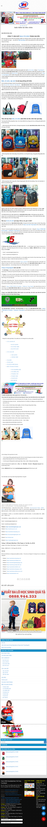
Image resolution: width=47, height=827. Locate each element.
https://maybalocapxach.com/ (11, 528)
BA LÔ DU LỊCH (6, 660)
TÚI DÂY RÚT (5, 695)
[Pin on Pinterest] (27, 579)
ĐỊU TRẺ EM (5, 697)
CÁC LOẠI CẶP (5, 668)
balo (13, 73)
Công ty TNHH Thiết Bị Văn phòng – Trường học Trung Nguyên (19, 286)
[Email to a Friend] (25, 579)
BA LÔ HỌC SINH (6, 663)
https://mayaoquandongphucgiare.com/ (13, 534)
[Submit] (45, 742)
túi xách (32, 70)
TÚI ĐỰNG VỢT (6, 692)
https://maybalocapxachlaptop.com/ (14, 560)
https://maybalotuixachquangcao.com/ (14, 569)
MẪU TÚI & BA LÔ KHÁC (7, 684)
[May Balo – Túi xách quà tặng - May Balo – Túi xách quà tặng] (23, 5)
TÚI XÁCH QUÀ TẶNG (7, 655)
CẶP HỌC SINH (6, 674)
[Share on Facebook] (20, 579)
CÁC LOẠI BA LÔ (5, 657)
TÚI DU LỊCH (4, 679)
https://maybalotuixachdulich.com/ (13, 566)
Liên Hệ (3, 642)
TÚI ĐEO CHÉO (6, 686)
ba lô (29, 70)
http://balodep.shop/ (9, 537)
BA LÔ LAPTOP (6, 661)
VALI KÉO (4, 677)
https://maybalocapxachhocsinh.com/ (14, 564)
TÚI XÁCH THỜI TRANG (7, 682)
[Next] (46, 613)
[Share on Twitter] (22, 579)
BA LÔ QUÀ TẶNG (6, 653)
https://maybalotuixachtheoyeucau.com (14, 571)
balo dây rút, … (18, 84)
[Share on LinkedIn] (29, 579)
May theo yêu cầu (23, 25)
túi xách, (8, 84)
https (7, 540)
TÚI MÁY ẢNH (5, 694)
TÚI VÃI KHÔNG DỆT (7, 688)
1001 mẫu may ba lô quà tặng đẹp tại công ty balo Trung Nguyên (15, 645)
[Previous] (1, 613)
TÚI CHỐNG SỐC (6, 690)
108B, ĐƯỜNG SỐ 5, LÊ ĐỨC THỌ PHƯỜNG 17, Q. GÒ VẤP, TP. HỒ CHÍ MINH (26, 518)
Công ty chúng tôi (23, 261)
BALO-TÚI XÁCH (24, 36)
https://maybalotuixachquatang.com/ (13, 531)
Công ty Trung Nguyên (7, 267)
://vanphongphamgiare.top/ (13, 540)
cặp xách (12, 81)
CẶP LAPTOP (5, 672)
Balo (3, 81)
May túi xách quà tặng (6, 647)
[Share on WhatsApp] (18, 579)
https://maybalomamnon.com (12, 573)
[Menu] (1, 5)
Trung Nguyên (41, 70)
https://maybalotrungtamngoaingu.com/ (14, 562)
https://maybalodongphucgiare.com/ (13, 526)
